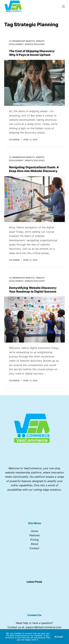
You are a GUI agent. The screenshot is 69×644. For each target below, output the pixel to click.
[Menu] (63, 6)
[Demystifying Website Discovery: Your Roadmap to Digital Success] (34, 320)
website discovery (35, 44)
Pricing (34, 539)
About (34, 543)
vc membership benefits (22, 41)
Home (34, 531)
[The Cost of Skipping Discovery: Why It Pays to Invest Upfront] (34, 83)
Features (34, 535)
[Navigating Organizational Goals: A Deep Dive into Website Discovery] (34, 199)
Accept (59, 636)
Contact (34, 548)
